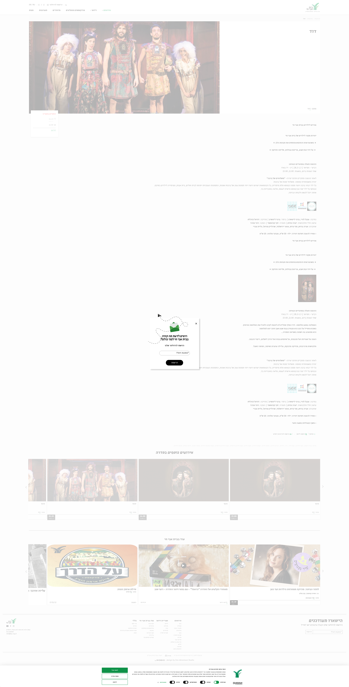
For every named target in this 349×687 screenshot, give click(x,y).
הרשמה (174, 363)
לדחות (115, 682)
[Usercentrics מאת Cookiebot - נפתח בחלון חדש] (238, 683)
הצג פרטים (163, 682)
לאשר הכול (115, 670)
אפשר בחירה (115, 676)
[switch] (203, 682)
